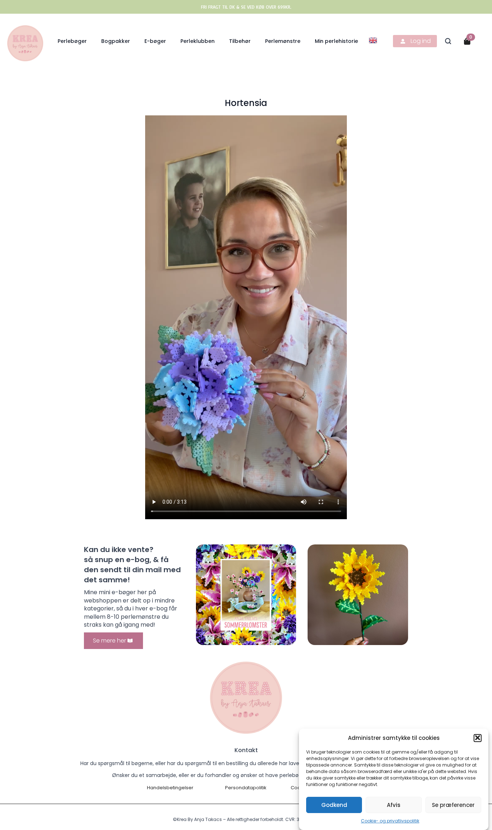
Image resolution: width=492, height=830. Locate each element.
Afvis (394, 804)
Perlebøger (72, 41)
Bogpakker (115, 41)
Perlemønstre (282, 41)
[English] (373, 40)
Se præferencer (453, 804)
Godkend (334, 804)
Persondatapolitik (246, 788)
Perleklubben (197, 41)
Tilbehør (240, 41)
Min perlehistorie (336, 41)
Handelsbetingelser (170, 788)
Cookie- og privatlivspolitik (390, 821)
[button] (477, 737)
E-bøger (155, 41)
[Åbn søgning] (448, 41)
